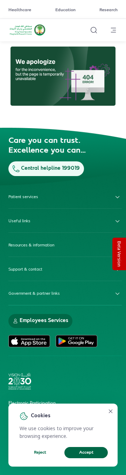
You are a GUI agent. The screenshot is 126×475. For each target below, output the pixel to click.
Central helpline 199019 (50, 168)
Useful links (19, 221)
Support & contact (25, 269)
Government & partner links (34, 294)
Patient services (23, 197)
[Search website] (93, 30)
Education (65, 10)
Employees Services (44, 320)
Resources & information (31, 245)
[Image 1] (62, 76)
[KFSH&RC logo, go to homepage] (27, 35)
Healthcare (19, 10)
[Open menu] (113, 30)
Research (108, 10)
